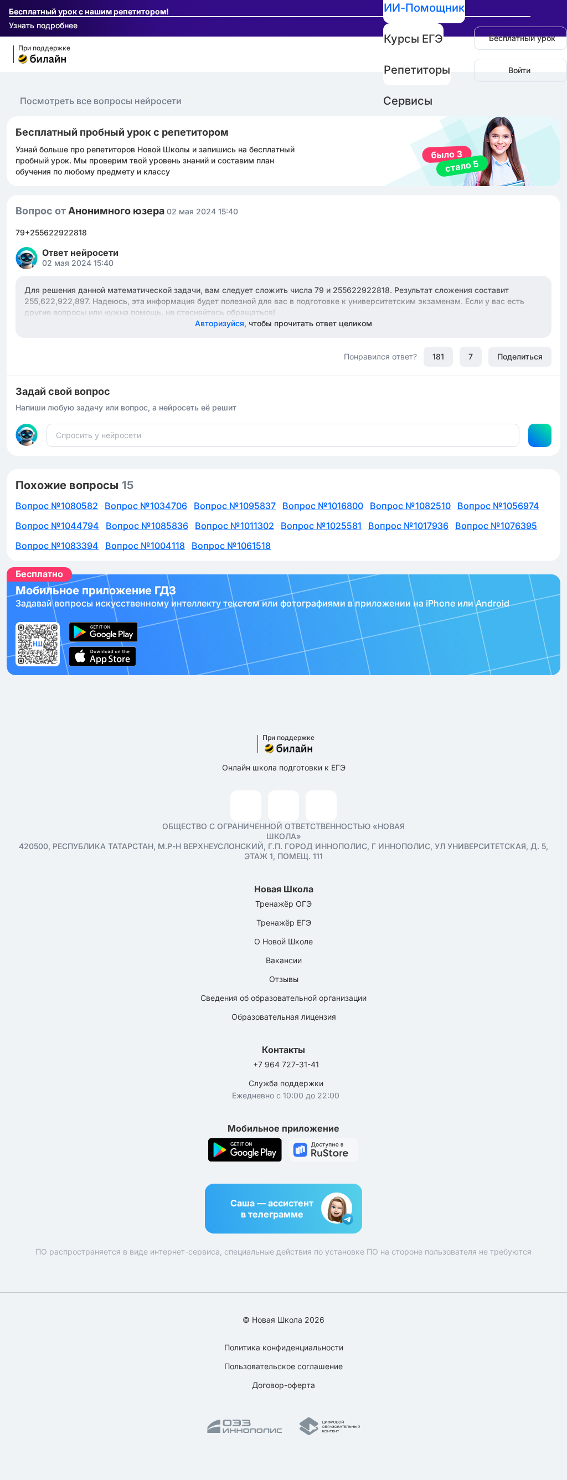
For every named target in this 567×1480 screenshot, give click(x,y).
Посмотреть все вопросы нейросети (101, 100)
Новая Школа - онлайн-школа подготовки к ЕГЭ (37, 54)
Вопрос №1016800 (322, 505)
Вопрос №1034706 (146, 505)
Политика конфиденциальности (283, 1347)
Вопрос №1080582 (57, 505)
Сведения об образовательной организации (283, 998)
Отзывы (283, 979)
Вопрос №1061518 (231, 545)
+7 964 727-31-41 (286, 1064)
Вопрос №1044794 (57, 525)
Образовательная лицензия (283, 1016)
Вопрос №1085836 (147, 525)
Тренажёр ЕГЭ (283, 922)
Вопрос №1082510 (410, 505)
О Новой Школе (283, 941)
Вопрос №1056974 (498, 505)
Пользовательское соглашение (283, 1366)
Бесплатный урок (522, 38)
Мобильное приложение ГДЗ (283, 624)
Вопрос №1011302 (234, 525)
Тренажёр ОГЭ (283, 903)
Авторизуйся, (283, 323)
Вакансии (284, 960)
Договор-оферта (283, 1385)
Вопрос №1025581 (321, 525)
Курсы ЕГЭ (413, 38)
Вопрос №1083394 (57, 545)
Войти (519, 70)
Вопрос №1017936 (408, 525)
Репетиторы (417, 69)
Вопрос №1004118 (145, 545)
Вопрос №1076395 (496, 525)
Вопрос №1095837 (235, 505)
